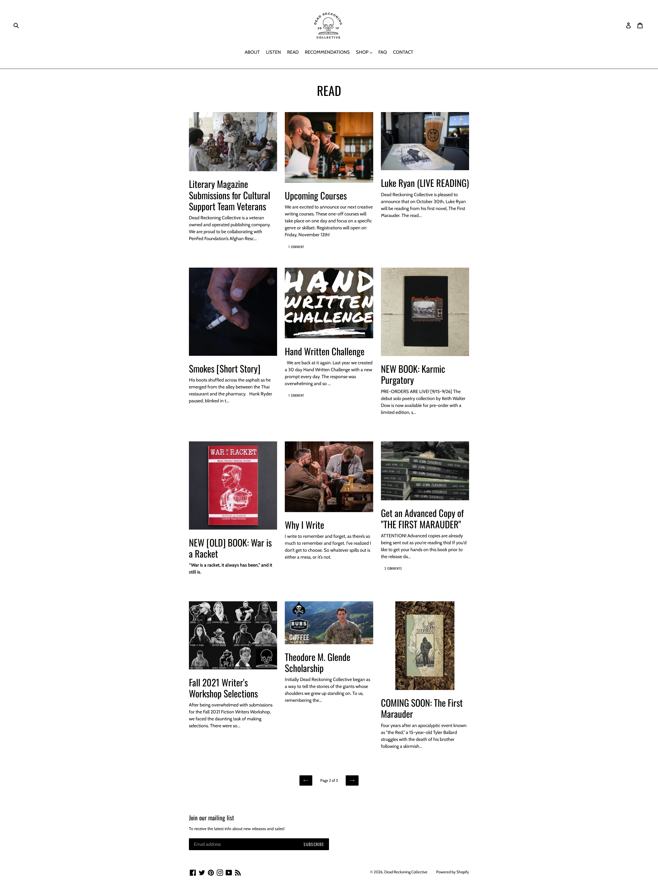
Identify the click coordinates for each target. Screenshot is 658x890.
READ (293, 52)
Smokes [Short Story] (224, 368)
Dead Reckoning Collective (405, 872)
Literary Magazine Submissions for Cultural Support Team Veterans (229, 195)
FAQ (382, 52)
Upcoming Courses (316, 195)
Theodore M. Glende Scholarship (317, 662)
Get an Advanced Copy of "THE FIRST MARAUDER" (422, 518)
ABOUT (252, 52)
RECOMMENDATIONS (327, 52)
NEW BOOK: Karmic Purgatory (413, 374)
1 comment (296, 246)
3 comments (393, 568)
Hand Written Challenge (324, 351)
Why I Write (304, 524)
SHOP (362, 52)
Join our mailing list (211, 817)
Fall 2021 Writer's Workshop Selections (223, 687)
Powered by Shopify (452, 872)
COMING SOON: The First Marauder (422, 708)
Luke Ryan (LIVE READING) (425, 182)
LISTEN (273, 52)
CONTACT (403, 52)
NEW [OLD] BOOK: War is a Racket (230, 547)
